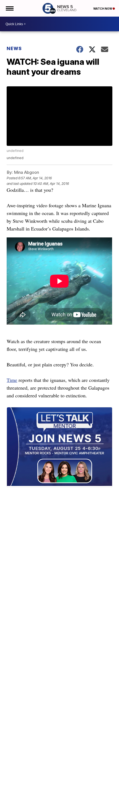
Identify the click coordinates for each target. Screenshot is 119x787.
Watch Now (103, 8)
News (14, 48)
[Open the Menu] (9, 8)
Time (12, 380)
